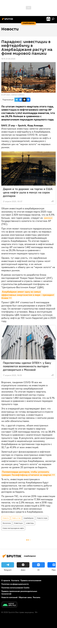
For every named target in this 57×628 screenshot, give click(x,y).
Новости (6, 518)
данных (48, 217)
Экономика (7, 523)
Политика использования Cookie (15, 587)
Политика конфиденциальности (15, 584)
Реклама (36, 597)
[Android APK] (9, 605)
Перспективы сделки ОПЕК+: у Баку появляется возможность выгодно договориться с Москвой (27, 366)
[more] (52, 201)
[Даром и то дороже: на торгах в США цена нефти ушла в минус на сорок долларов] (28, 168)
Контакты (15, 580)
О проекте (5, 580)
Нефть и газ (16, 518)
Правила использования (30, 580)
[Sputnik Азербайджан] (8, 20)
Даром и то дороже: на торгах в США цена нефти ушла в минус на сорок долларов (27, 192)
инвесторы (30, 523)
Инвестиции (18, 523)
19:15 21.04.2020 (8, 59)
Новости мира (42, 518)
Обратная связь (25, 597)
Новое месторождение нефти (13, 528)
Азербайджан (29, 518)
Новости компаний (9, 597)
